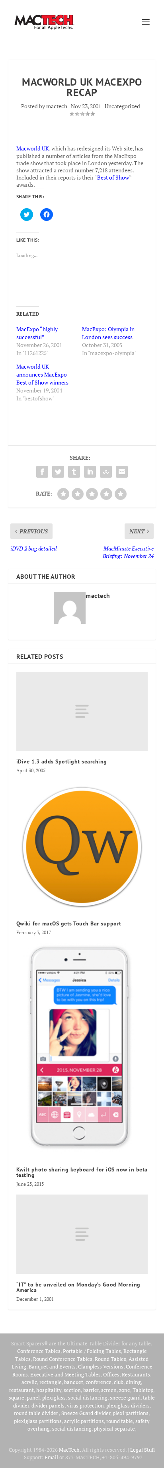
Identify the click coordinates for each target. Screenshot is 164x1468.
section (72, 1390)
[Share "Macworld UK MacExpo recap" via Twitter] (58, 472)
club (118, 1382)
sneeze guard (125, 1397)
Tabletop (143, 1390)
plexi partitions (130, 1413)
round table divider (36, 1413)
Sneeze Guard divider (85, 1413)
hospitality (48, 1390)
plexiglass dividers (128, 1405)
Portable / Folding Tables (92, 1351)
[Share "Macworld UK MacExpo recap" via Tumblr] (74, 472)
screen (109, 1390)
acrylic (29, 1382)
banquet (73, 1382)
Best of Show (113, 177)
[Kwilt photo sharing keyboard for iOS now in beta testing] (82, 1051)
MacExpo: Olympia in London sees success (108, 333)
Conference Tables (39, 1351)
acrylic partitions (84, 1421)
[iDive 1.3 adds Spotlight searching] (82, 711)
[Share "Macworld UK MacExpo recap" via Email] (122, 472)
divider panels (47, 1405)
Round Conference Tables (62, 1359)
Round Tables (110, 1359)
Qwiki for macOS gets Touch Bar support (68, 923)
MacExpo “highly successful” (37, 333)
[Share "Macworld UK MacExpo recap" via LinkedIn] (90, 472)
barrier (91, 1390)
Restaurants (136, 1374)
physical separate (114, 1428)
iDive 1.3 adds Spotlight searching (61, 761)
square (16, 1397)
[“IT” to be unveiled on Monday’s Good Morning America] (82, 1234)
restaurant (21, 1390)
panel (33, 1397)
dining (133, 1382)
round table (119, 1421)
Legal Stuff (142, 1449)
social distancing (87, 1397)
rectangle (50, 1382)
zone (124, 1390)
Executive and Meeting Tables (65, 1374)
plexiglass (54, 1397)
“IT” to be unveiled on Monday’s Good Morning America (78, 1287)
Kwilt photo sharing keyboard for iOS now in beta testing (82, 1172)
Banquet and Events (52, 1366)
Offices (111, 1374)
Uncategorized (122, 106)
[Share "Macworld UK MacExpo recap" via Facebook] (42, 472)
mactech (56, 106)
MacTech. (70, 1449)
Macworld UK (32, 148)
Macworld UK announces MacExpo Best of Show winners (42, 374)
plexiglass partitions (38, 1421)
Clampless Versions (100, 1366)
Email (51, 1457)
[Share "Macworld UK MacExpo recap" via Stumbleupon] (106, 472)
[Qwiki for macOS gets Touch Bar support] (82, 847)
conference (98, 1382)
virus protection (85, 1405)
